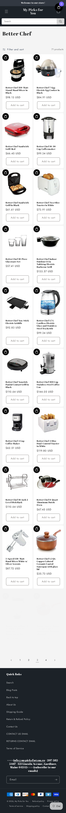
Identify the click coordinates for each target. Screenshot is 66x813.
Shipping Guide (14, 711)
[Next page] (54, 660)
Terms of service (16, 806)
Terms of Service (15, 748)
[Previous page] (11, 660)
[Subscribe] (55, 779)
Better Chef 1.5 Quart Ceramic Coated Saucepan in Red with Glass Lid (48, 630)
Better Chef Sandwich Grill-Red (17, 147)
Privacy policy (53, 801)
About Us (11, 704)
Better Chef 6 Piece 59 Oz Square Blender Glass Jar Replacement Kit (17, 630)
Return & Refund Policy (18, 719)
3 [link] (37, 660)
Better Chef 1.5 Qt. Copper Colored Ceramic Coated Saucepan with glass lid (47, 564)
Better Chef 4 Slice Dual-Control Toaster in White (48, 444)
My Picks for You (22, 801)
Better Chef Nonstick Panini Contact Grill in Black (17, 385)
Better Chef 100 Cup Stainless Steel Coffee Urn (48, 385)
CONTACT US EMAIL (17, 733)
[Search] (60, 21)
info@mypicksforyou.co (29, 760)
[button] (6, 11)
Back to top (12, 697)
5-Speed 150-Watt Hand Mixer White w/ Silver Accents (17, 561)
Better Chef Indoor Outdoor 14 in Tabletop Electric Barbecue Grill (47, 263)
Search (10, 682)
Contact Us (12, 726)
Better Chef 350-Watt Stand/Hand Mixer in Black (17, 90)
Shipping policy (33, 806)
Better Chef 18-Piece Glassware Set (16, 260)
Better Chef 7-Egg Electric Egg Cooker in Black (48, 90)
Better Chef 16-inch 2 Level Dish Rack (17, 501)
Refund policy (38, 801)
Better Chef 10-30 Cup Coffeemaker (46, 147)
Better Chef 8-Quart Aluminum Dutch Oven (47, 502)
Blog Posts (11, 690)
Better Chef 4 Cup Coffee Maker (15, 442)
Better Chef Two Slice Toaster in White (48, 204)
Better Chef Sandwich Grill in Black (17, 204)
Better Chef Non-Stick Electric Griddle (17, 322)
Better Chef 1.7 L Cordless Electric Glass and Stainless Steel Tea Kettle (47, 324)
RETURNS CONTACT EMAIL (20, 741)
